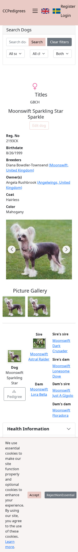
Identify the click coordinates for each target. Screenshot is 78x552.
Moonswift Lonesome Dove (61, 371)
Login (66, 15)
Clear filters (59, 42)
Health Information (28, 429)
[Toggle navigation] (35, 10)
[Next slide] (66, 249)
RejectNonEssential (61, 495)
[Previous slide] (12, 249)
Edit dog (39, 125)
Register (68, 6)
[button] (14, 306)
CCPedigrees (14, 10)
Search (37, 42)
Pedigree (14, 396)
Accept (34, 495)
